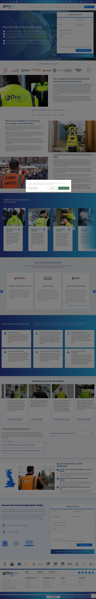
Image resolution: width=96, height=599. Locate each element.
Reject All (52, 188)
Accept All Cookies (63, 188)
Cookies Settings (33, 188)
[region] (48, 186)
